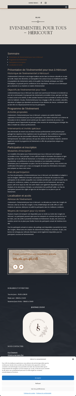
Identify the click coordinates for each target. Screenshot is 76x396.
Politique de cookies (29, 393)
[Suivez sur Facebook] (41, 3)
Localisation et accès (15, 65)
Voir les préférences (38, 389)
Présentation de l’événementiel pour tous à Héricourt (26, 57)
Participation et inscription (17, 62)
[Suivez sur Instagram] (45, 3)
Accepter (38, 378)
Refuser (38, 383)
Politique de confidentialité (43, 393)
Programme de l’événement (18, 60)
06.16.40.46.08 (25, 258)
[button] (73, 359)
